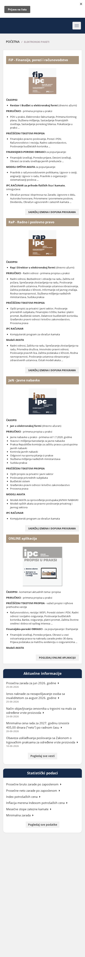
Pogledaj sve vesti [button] (42, 756)
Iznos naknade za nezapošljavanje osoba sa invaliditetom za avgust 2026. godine (35, 696)
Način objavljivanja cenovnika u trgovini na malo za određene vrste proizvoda (41, 711)
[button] (52, 212)
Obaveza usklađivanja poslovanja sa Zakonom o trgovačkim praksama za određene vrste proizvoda (41, 740)
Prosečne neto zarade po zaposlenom (32, 791)
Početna (13, 42)
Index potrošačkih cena (22, 797)
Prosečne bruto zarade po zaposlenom (32, 784)
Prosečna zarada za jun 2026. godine (31, 683)
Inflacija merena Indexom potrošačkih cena (35, 803)
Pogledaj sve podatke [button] (42, 824)
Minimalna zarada (18, 815)
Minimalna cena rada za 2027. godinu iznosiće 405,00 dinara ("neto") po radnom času (37, 725)
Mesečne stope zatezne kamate (27, 809)
